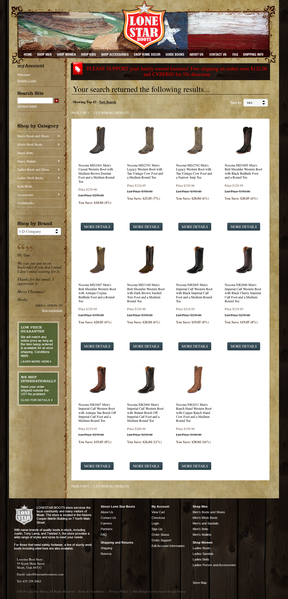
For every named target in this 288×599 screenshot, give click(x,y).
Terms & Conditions (91, 591)
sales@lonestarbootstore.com (45, 574)
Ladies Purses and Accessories (214, 565)
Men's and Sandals (206, 523)
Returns (106, 553)
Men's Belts (25, 152)
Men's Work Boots (29, 144)
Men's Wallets (26, 161)
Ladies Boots (201, 548)
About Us (107, 512)
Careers (106, 523)
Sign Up (157, 529)
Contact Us (108, 517)
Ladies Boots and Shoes (33, 169)
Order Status (160, 534)
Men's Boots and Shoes (33, 136)
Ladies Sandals (203, 553)
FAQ (104, 534)
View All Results (115, 112)
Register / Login (26, 80)
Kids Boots (25, 186)
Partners (106, 529)
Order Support (161, 540)
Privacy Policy (118, 591)
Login (155, 523)
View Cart (158, 512)
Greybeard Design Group (169, 591)
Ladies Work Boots (30, 177)
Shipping (106, 548)
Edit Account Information (168, 546)
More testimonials (52, 310)
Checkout (158, 517)
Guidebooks (25, 203)
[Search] (56, 100)
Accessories (25, 194)
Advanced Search (27, 106)
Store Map (200, 582)
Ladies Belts (201, 559)
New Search (107, 102)
